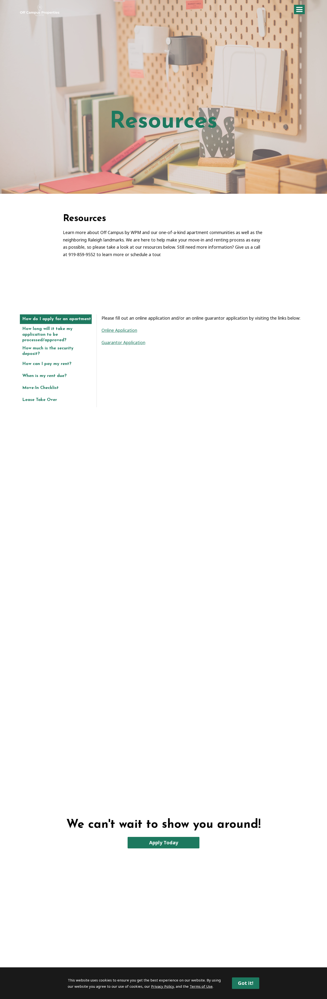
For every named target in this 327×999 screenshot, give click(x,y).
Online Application (119, 330)
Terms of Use (201, 986)
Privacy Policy (162, 986)
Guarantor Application (123, 342)
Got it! (245, 983)
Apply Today (163, 842)
